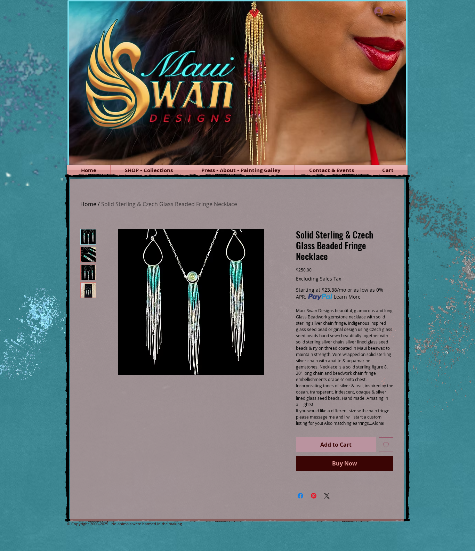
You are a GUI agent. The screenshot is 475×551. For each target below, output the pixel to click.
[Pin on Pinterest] (313, 496)
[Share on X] (327, 496)
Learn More (347, 296)
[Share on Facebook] (300, 496)
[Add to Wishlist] (386, 444)
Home (88, 204)
